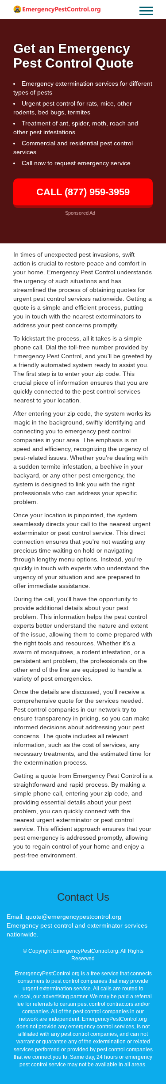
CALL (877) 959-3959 (83, 191)
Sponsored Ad (80, 213)
